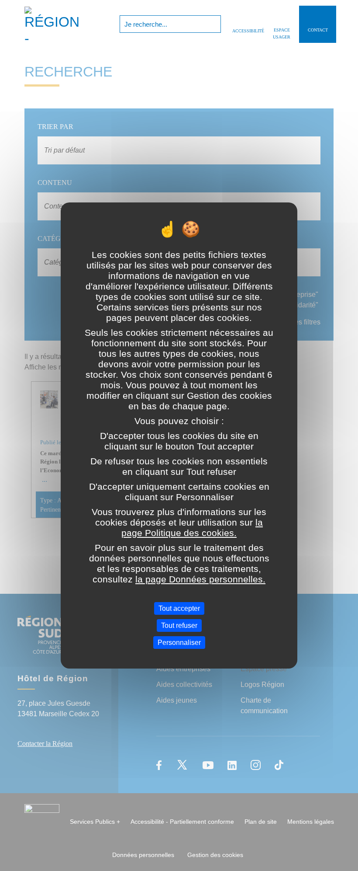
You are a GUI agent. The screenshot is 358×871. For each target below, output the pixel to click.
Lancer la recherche (213, 24)
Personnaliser (179, 642)
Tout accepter (179, 608)
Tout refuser (179, 625)
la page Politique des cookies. (192, 527)
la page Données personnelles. (200, 579)
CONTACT (318, 30)
